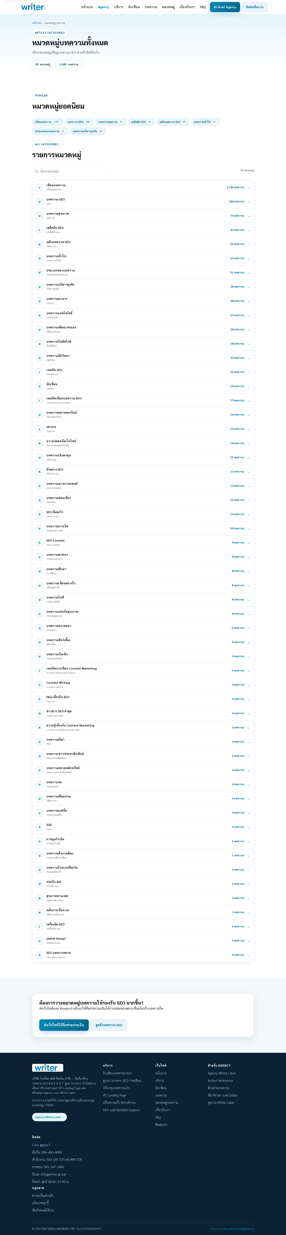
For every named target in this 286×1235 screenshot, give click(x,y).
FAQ (203, 7)
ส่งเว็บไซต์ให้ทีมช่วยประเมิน (64, 1025)
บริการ (118, 7)
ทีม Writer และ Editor (223, 1095)
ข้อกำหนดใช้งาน (43, 1210)
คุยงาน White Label (221, 1102)
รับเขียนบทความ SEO (117, 1073)
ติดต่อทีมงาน (254, 7)
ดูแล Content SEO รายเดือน (122, 1080)
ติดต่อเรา (161, 1124)
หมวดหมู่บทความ (166, 1102)
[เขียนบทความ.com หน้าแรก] (34, 7)
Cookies (224, 1228)
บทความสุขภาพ (110, 121)
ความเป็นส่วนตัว (43, 1195)
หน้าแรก (87, 7)
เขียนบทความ (47, 121)
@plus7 (45, 1145)
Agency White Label (222, 1073)
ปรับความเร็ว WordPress (119, 1102)
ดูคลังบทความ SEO (109, 1025)
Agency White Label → (49, 1117)
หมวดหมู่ (168, 7)
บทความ (151, 7)
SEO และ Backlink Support (121, 1110)
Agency (103, 7)
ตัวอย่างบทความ (218, 1088)
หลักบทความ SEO (172, 121)
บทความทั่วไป (205, 121)
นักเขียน (134, 7)
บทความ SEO (79, 121)
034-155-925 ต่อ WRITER (64, 1159)
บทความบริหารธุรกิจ (87, 131)
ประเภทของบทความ (50, 131)
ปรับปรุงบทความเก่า (116, 1088)
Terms (232, 1228)
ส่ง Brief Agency (225, 7)
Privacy (215, 1228)
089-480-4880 (51, 1152)
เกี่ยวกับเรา (187, 7)
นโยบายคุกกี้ (40, 1203)
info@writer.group (53, 1174)
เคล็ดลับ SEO (141, 121)
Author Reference (220, 1080)
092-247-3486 (54, 1167)
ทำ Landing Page (114, 1095)
